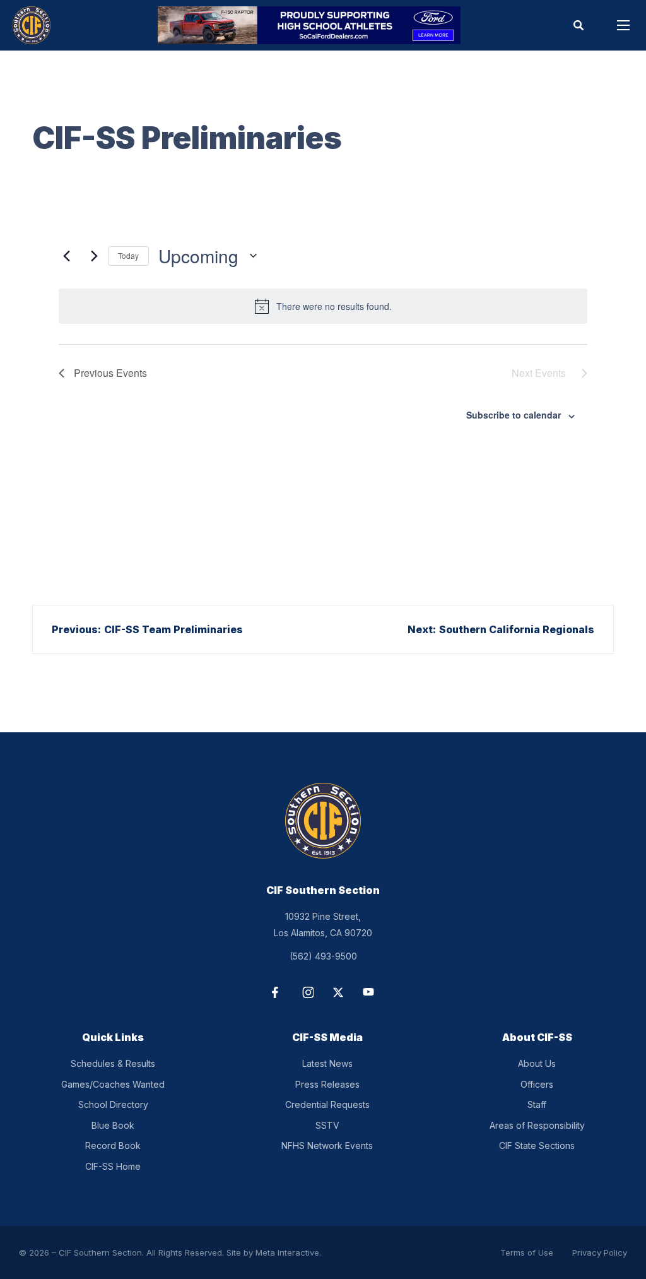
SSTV (327, 1125)
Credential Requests (327, 1104)
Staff (536, 1104)
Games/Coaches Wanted (113, 1084)
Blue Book (112, 1125)
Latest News (327, 1063)
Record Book (113, 1145)
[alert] (323, 306)
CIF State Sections (537, 1145)
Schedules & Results (113, 1063)
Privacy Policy (599, 1252)
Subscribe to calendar (513, 414)
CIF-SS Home (113, 1166)
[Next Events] (90, 255)
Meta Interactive (287, 1252)
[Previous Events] (66, 255)
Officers (536, 1084)
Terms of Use (526, 1252)
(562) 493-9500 (323, 956)
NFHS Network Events (327, 1145)
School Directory (113, 1104)
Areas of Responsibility (537, 1125)
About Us (537, 1063)
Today (128, 255)
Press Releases (327, 1084)
